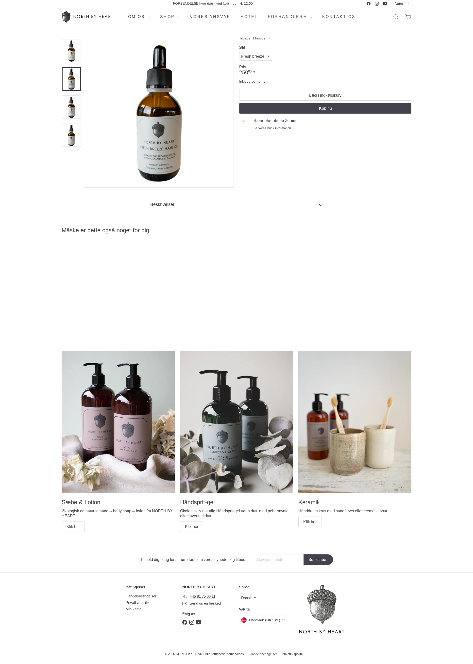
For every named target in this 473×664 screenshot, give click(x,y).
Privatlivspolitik (138, 602)
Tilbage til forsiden (253, 38)
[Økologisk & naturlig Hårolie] (89, 281)
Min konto (133, 609)
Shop (168, 17)
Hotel (249, 17)
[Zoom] (159, 113)
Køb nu (325, 108)
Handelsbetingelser (141, 596)
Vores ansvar (210, 17)
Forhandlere (288, 17)
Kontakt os (338, 17)
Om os (137, 17)
